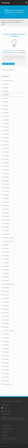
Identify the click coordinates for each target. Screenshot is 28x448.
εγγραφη (11, 63)
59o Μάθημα (6, 291)
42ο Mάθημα (6, 227)
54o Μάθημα (6, 273)
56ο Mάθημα (6, 280)
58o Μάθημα (6, 287)
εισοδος (5, 63)
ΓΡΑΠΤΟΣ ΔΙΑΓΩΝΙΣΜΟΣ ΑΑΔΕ (15, 20)
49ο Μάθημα (6, 255)
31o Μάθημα (6, 187)
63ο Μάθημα (6, 305)
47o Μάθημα (6, 248)
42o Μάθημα (6, 230)
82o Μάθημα (6, 373)
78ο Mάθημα (6, 359)
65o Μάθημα (6, 312)
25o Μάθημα (6, 166)
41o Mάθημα (6, 223)
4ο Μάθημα (5, 91)
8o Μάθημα (5, 105)
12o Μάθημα (6, 120)
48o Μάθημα (6, 252)
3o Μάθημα (5, 87)
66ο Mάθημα (6, 316)
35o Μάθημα (6, 202)
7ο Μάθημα (5, 102)
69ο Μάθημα (6, 327)
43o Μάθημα (6, 234)
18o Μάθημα (6, 141)
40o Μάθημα (6, 220)
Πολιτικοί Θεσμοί (7, 384)
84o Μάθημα (6, 380)
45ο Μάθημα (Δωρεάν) (8, 241)
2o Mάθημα (5, 84)
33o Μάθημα (6, 195)
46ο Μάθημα (6, 245)
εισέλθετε (12, 50)
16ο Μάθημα (6, 134)
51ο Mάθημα (6, 262)
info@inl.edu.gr (7, 408)
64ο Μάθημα (6, 309)
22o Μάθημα (6, 155)
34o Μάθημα (6, 198)
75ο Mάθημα (6, 348)
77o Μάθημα (6, 355)
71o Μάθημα (6, 334)
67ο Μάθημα (6, 320)
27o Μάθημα (6, 173)
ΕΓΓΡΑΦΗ (5, 432)
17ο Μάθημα (6, 137)
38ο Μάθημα (6, 212)
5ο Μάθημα (6, 95)
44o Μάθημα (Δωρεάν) (8, 237)
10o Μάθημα (6, 112)
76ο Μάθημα (6, 352)
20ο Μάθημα (6, 148)
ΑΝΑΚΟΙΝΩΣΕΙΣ (6, 425)
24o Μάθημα (6, 162)
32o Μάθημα (6, 191)
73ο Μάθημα (6, 341)
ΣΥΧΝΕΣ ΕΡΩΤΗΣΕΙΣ (8, 429)
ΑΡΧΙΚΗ (3, 20)
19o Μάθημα (6, 145)
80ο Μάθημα (6, 366)
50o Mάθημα (6, 259)
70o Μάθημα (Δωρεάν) (8, 330)
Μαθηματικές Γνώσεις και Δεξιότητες (11, 22)
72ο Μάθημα (6, 337)
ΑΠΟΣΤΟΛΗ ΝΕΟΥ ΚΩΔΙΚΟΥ (9, 439)
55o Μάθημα (6, 277)
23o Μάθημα (6, 159)
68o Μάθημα (6, 323)
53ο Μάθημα (6, 270)
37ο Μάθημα (6, 209)
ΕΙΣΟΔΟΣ (5, 435)
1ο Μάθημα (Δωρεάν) (8, 80)
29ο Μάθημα (6, 180)
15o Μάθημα (6, 130)
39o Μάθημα (6, 216)
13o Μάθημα (6, 123)
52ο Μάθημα (6, 266)
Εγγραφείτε (6, 50)
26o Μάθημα (6, 170)
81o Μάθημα (6, 370)
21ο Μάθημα (6, 152)
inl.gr (2, 446)
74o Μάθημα (6, 345)
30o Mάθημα (6, 184)
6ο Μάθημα (5, 98)
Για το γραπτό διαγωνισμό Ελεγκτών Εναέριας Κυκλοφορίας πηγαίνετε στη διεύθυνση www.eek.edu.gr (13, 418)
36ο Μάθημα (6, 205)
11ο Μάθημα (6, 116)
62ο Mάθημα (6, 302)
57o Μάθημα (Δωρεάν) (8, 284)
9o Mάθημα (5, 109)
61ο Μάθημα (6, 298)
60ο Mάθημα (6, 295)
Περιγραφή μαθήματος (8, 70)
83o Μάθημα (6, 377)
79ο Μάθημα (6, 362)
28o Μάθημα (6, 177)
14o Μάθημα (6, 127)
